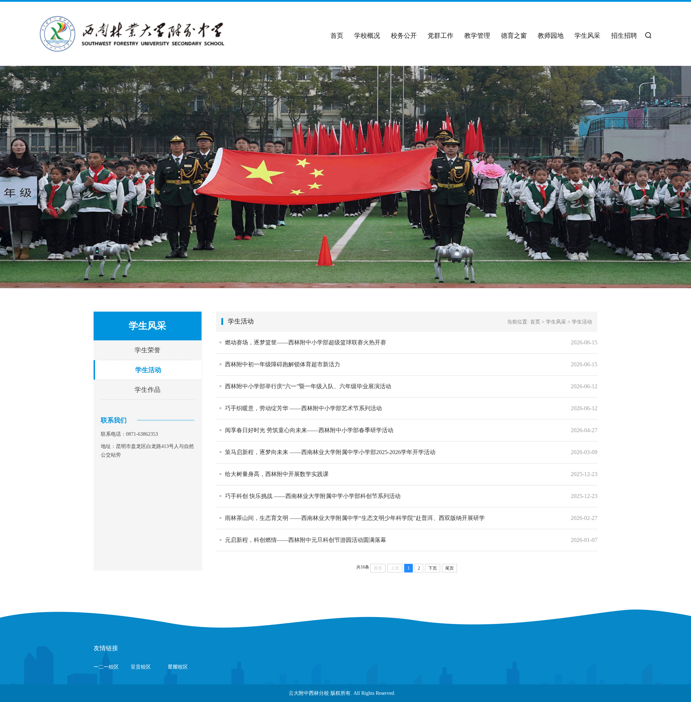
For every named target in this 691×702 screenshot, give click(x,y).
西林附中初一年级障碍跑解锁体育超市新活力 (282, 364)
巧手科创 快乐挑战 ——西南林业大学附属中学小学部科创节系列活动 (313, 496)
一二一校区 (106, 667)
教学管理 (477, 35)
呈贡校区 (141, 667)
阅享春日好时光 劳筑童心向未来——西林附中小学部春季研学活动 (309, 430)
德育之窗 (514, 35)
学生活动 (148, 369)
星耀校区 (178, 667)
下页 (432, 568)
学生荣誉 (148, 350)
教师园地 (551, 35)
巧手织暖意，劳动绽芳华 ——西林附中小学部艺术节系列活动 (303, 408)
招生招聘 (624, 35)
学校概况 (367, 35)
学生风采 (587, 35)
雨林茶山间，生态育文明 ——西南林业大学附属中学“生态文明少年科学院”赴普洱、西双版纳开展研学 (355, 518)
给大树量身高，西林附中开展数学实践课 (277, 474)
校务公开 (404, 35)
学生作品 (148, 389)
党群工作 (440, 35)
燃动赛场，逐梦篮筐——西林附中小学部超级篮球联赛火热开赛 (305, 342)
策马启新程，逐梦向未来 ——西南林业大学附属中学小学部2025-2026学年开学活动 (330, 452)
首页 (336, 35)
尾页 (449, 568)
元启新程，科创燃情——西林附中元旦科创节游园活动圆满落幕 (305, 540)
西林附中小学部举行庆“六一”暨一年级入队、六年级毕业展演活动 (308, 386)
